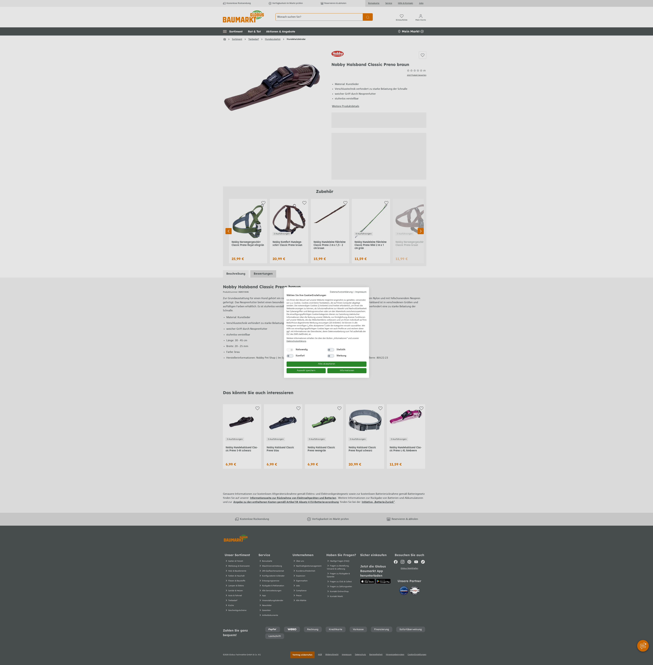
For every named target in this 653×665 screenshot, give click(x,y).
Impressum (360, 292)
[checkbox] (290, 349)
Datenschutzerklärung (341, 292)
